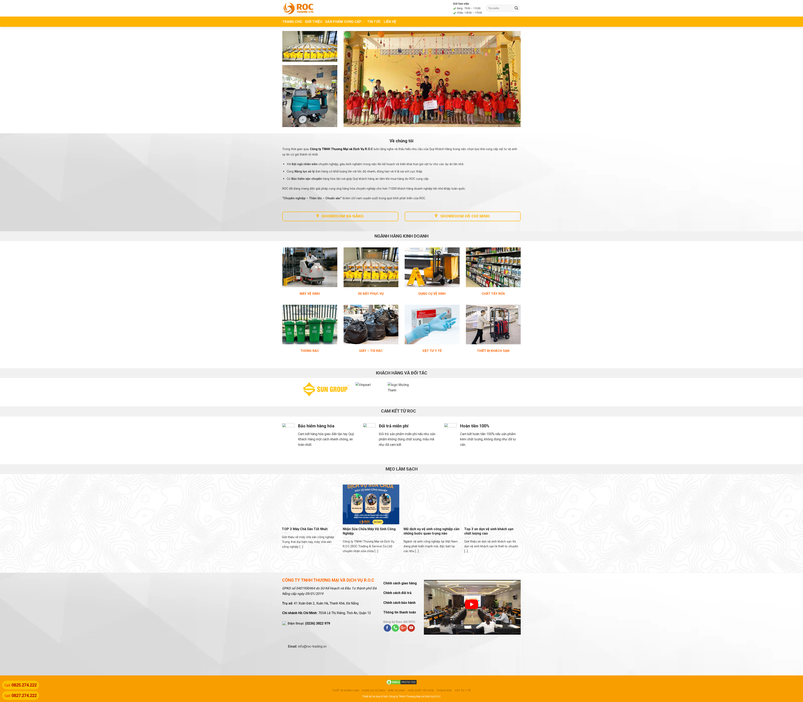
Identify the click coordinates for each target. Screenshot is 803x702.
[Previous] (292, 392)
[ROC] (298, 8)
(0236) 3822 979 (317, 624)
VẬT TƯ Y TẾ (463, 691)
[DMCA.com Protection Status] (401, 683)
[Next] (510, 392)
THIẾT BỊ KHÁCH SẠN (345, 691)
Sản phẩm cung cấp (343, 22)
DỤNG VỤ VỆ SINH (373, 691)
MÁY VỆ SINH (396, 691)
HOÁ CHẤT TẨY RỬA (421, 691)
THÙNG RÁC (444, 691)
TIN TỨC (374, 22)
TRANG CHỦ (292, 22)
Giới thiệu (313, 22)
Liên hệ (390, 22)
